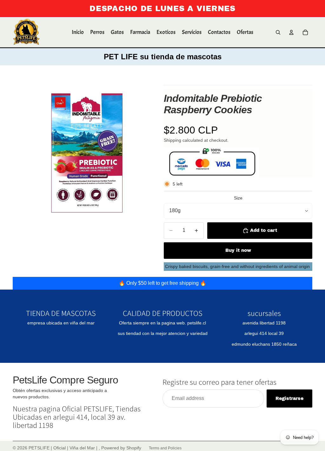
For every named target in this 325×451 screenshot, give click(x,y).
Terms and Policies (165, 448)
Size (238, 197)
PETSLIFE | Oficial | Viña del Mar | (64, 447)
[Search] (278, 32)
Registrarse (289, 398)
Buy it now (238, 250)
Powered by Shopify (121, 447)
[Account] (291, 32)
